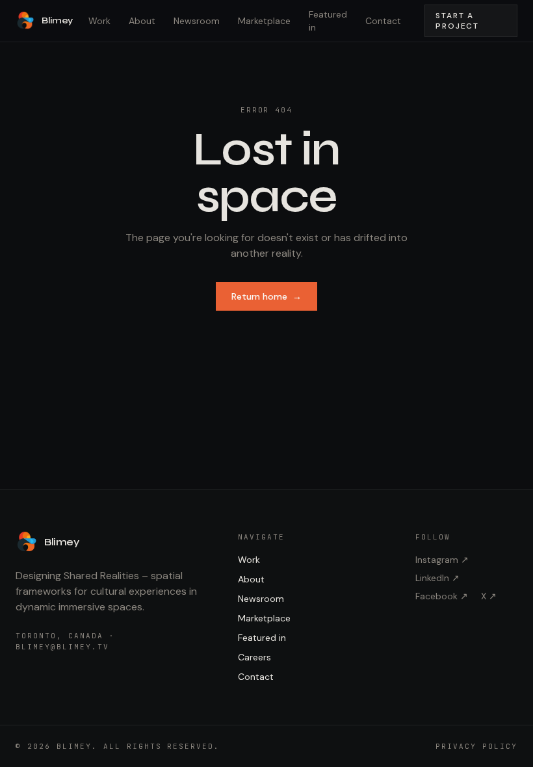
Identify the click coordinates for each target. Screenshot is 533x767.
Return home (266, 296)
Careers (254, 657)
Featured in (328, 20)
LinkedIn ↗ (437, 578)
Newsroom (197, 21)
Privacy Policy (476, 746)
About (142, 21)
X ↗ (489, 596)
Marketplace (264, 21)
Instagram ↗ (442, 560)
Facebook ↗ (441, 596)
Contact (383, 21)
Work (99, 21)
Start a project (457, 20)
